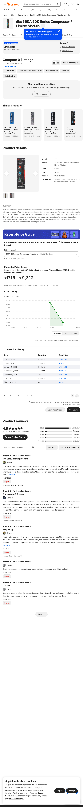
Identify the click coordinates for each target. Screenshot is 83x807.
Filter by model (10, 250)
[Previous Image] (6, 173)
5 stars (41, 428)
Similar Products (9, 35)
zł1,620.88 (63, 363)
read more (11, 475)
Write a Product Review (15, 437)
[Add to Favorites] (43, 25)
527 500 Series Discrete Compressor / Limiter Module (73, 132)
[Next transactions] (77, 395)
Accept (72, 791)
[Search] (57, 3)
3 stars (41, 434)
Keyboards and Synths (46, 10)
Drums (72, 10)
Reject (59, 791)
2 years (74, 333)
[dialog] (41, 790)
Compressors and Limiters (64, 182)
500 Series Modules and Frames (67, 179)
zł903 (61, 382)
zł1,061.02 (63, 359)
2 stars (41, 438)
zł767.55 (62, 378)
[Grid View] (54, 62)
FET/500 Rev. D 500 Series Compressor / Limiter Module (52, 132)
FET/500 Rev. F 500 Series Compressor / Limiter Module (31, 132)
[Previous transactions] (72, 395)
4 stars (41, 431)
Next (40, 614)
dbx (55, 159)
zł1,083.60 (63, 367)
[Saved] (72, 3)
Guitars (16, 10)
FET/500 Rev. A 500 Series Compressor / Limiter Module (11, 132)
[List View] (58, 62)
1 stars (41, 441)
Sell (65, 4)
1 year (66, 333)
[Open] (76, 254)
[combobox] (39, 254)
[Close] (59, 31)
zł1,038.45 (63, 375)
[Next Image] (35, 173)
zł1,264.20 (63, 371)
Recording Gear (61, 10)
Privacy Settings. (16, 798)
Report (7, 482)
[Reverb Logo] (13, 4)
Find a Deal (7, 10)
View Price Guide (55, 410)
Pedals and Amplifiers (28, 10)
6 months (57, 333)
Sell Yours (73, 410)
